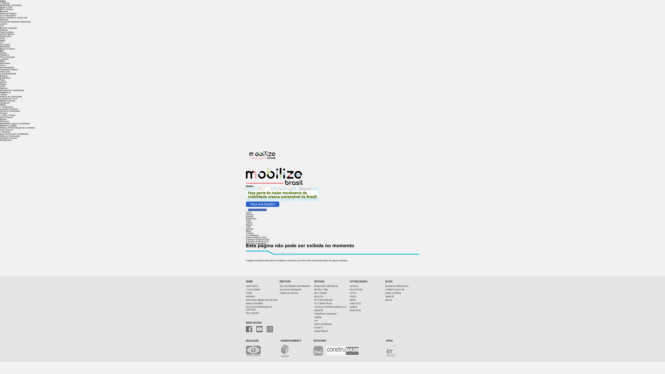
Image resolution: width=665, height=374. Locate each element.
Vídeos (3, 82)
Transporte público (9, 69)
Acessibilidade (7, 67)
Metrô (2, 40)
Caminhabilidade (8, 74)
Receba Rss (6, 140)
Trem (2, 38)
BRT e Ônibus (6, 9)
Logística (4, 59)
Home (249, 212)
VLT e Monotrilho (8, 15)
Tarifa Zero (5, 71)
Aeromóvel (5, 44)
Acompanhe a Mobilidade (12, 90)
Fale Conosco (6, 130)
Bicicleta (4, 11)
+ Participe (5, 132)
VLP (2, 26)
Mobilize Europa (7, 101)
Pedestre (4, 20)
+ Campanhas (6, 107)
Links (2, 86)
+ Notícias (4, 3)
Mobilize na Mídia (8, 125)
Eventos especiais (8, 28)
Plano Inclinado (7, 57)
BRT (2, 51)
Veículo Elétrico (7, 34)
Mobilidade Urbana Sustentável (15, 123)
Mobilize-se (5, 92)
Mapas (3, 84)
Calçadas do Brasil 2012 (257, 241)
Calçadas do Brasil (9, 109)
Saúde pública (7, 32)
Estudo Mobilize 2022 (256, 237)
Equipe (3, 119)
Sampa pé (5, 103)
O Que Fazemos (253, 289)
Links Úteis (355, 303)
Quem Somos (6, 117)
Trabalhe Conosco (8, 138)
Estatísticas (5, 78)
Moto (2, 61)
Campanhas (252, 235)
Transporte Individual (325, 314)
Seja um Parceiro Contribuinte (14, 134)
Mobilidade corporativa (11, 5)
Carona (3, 24)
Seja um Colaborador (10, 136)
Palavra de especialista (11, 96)
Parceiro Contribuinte (10, 111)
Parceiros (4, 121)
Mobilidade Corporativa (326, 286)
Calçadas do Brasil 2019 (257, 239)
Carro (2, 65)
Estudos (4, 76)
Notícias (250, 214)
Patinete (4, 30)
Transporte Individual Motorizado (15, 22)
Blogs (248, 231)
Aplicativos (5, 63)
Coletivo (250, 233)
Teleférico (4, 55)
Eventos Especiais (323, 324)
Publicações (6, 36)
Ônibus (3, 53)
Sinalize (4, 113)
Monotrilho (5, 47)
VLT (2, 42)
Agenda (3, 88)
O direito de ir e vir (8, 98)
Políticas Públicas (8, 13)
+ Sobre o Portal (7, 115)
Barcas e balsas (7, 49)
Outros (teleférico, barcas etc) (14, 17)
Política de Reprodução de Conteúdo (17, 128)
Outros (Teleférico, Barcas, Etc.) (330, 307)
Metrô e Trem (6, 7)
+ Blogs (3, 94)
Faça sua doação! (262, 204)
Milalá (3, 105)
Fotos (2, 80)
